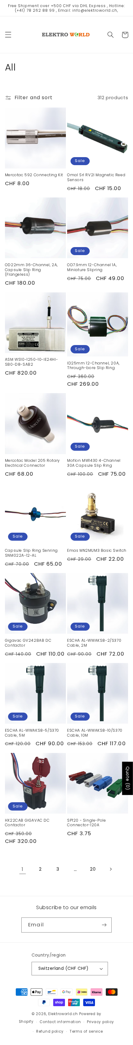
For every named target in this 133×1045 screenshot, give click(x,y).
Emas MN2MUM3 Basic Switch (97, 550)
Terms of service (86, 1031)
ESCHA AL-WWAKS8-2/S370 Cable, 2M (94, 643)
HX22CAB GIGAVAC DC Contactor (27, 822)
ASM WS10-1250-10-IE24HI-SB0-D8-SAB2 (31, 362)
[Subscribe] (104, 925)
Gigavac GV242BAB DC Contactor (28, 643)
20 (93, 869)
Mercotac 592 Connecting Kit (34, 175)
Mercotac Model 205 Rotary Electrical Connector (32, 463)
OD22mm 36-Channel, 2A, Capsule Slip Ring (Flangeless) (31, 269)
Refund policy (50, 1031)
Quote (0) (128, 778)
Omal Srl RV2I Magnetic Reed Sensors (96, 177)
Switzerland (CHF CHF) (63, 968)
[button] (8, 35)
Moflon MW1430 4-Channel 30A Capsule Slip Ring (94, 463)
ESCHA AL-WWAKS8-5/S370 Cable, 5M (32, 733)
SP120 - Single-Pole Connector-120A (86, 822)
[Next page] (110, 869)
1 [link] (23, 869)
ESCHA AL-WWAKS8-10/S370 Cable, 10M (94, 733)
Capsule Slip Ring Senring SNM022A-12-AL (31, 553)
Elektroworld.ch (63, 1013)
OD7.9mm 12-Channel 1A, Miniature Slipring (92, 267)
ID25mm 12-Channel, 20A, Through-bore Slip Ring (93, 365)
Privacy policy (100, 1021)
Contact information (60, 1021)
